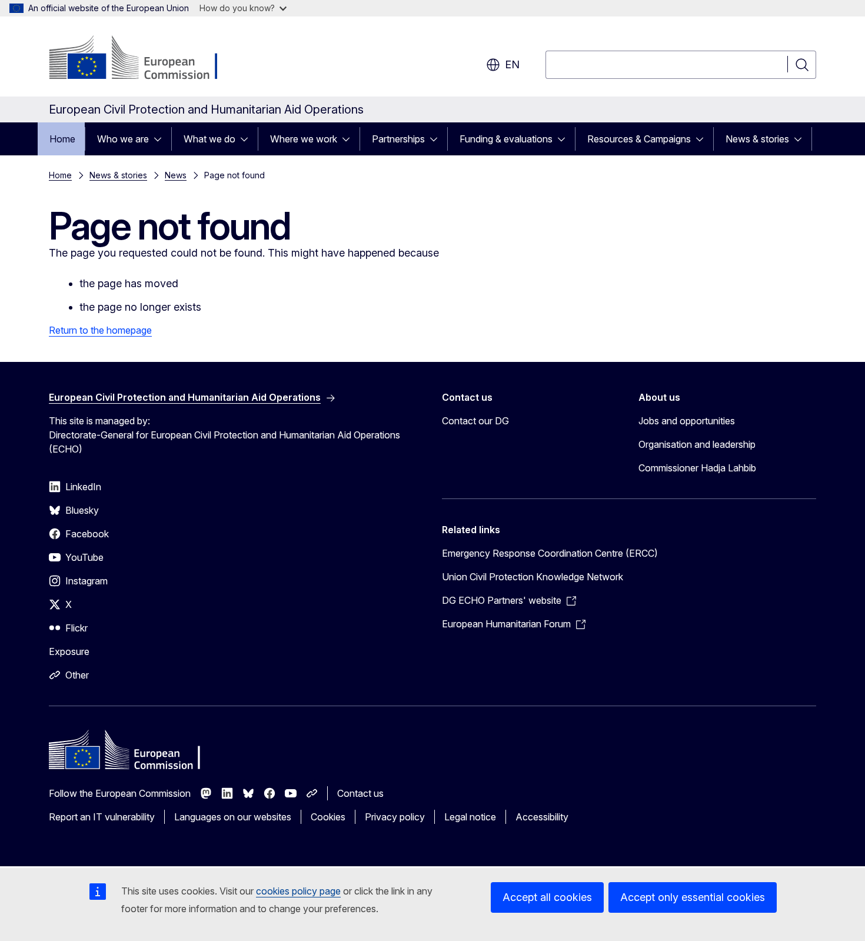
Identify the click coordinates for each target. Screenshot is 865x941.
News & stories (757, 139)
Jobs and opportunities (686, 421)
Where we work (303, 139)
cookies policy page (298, 891)
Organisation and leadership (697, 444)
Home (62, 139)
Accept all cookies (547, 897)
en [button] (512, 64)
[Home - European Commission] (144, 58)
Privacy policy (395, 817)
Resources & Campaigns (639, 139)
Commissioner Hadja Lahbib (697, 468)
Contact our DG (475, 421)
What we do (209, 139)
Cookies (328, 817)
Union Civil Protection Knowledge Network (532, 577)
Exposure (69, 651)
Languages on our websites (232, 817)
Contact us (360, 793)
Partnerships (398, 139)
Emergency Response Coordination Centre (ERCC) (550, 553)
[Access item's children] (161, 138)
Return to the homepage (100, 330)
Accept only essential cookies (692, 897)
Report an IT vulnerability (102, 817)
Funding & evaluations (506, 139)
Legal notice (470, 817)
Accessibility (541, 817)
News (176, 175)
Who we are (123, 139)
